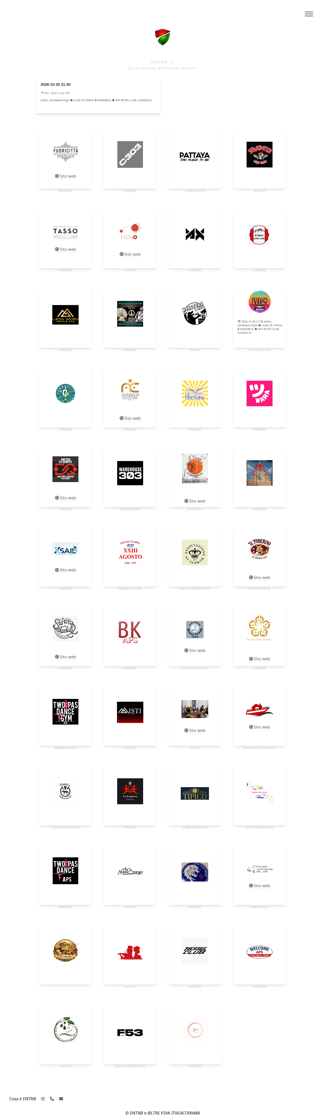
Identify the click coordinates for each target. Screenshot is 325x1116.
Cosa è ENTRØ (22, 1098)
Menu (309, 14)
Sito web (68, 176)
